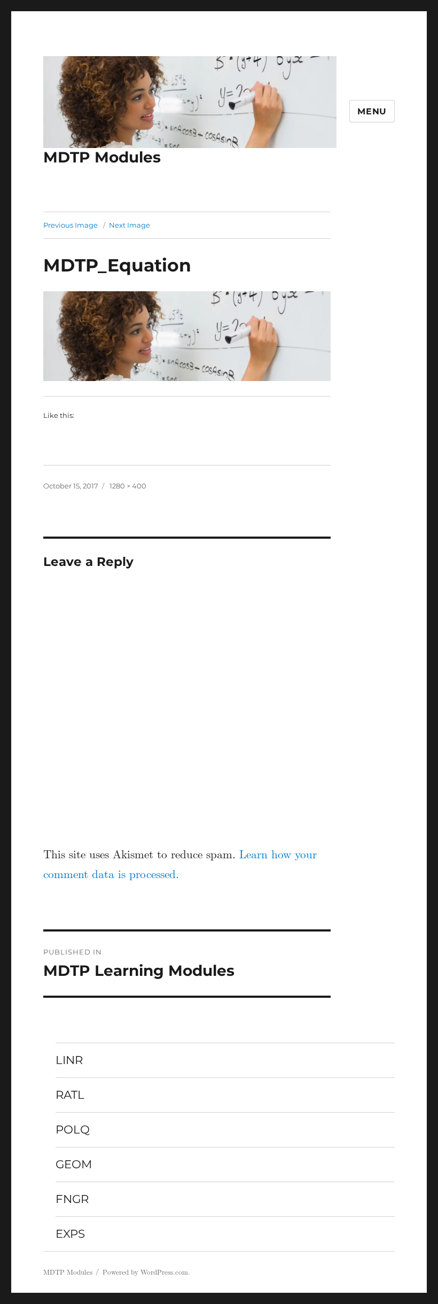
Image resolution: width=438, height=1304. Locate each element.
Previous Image (70, 225)
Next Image (129, 225)
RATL (70, 1094)
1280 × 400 (128, 486)
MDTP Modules (102, 157)
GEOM (74, 1164)
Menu (372, 111)
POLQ (73, 1129)
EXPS (70, 1233)
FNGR (72, 1199)
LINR (69, 1060)
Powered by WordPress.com (145, 1272)
